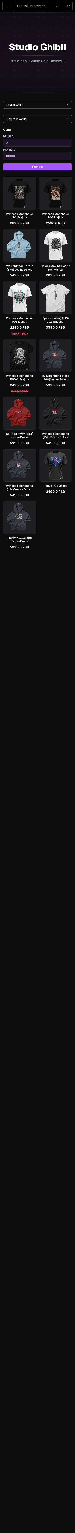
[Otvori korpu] (68, 6)
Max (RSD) (9, 149)
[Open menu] (6, 6)
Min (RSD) (8, 136)
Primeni (37, 166)
